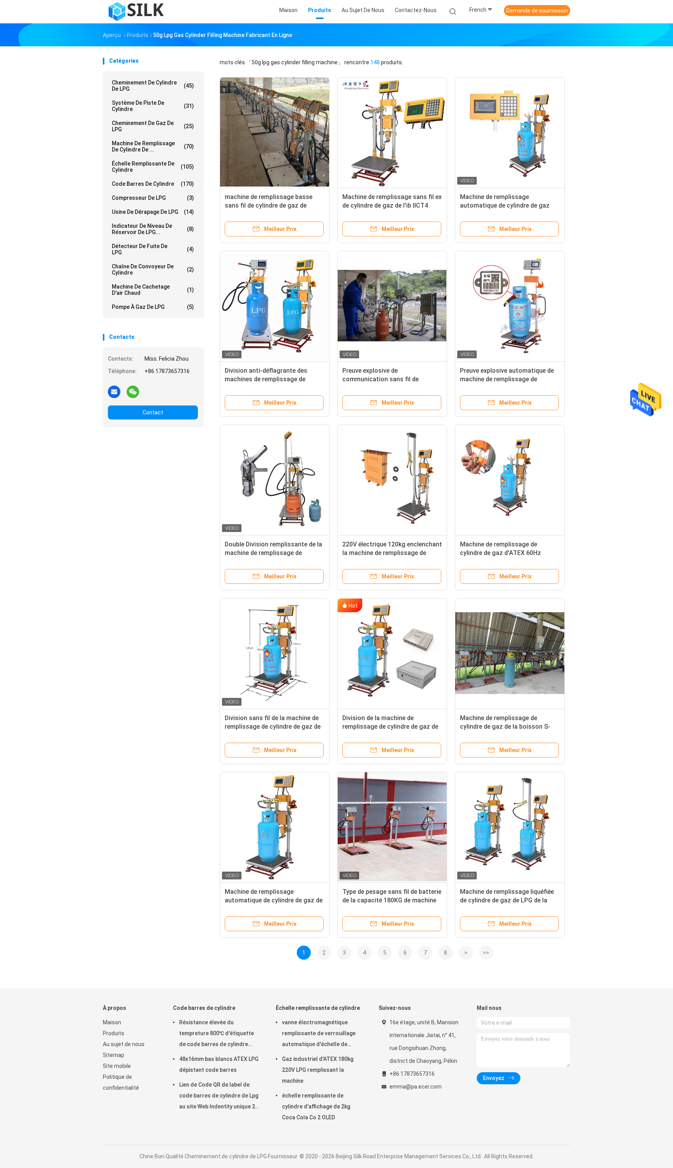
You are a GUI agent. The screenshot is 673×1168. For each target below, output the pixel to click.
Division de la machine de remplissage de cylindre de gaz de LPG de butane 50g (390, 726)
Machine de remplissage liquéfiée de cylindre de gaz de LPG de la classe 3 (507, 900)
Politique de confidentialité (121, 1082)
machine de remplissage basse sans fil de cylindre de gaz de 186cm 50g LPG (268, 205)
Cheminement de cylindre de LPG (153, 85)
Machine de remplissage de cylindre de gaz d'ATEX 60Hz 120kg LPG (500, 553)
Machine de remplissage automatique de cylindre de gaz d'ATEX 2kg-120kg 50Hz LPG (505, 205)
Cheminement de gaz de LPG (153, 126)
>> (486, 953)
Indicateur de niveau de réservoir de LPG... (153, 229)
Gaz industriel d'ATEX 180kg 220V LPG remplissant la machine (317, 1070)
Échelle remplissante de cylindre (153, 166)
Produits (113, 1033)
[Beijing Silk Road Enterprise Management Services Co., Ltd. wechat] (133, 391)
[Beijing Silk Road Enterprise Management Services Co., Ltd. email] (114, 391)
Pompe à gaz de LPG (153, 307)
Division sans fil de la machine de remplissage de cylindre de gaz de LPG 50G (273, 726)
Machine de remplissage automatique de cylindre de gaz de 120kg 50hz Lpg (273, 900)
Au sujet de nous (123, 1044)
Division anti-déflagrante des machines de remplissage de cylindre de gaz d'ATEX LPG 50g (270, 379)
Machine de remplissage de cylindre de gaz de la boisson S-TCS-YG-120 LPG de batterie (505, 726)
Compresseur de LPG (153, 198)
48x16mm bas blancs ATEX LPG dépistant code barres (219, 1064)
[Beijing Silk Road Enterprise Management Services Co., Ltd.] (137, 11)
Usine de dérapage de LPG (153, 212)
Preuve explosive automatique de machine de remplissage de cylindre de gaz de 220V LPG (507, 379)
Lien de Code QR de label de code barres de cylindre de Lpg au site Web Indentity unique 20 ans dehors (218, 1097)
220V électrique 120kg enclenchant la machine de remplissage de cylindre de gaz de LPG (392, 553)
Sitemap (113, 1055)
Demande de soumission (537, 10)
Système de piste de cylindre (153, 106)
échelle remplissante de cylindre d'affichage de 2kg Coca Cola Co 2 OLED (316, 1106)
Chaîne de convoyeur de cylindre (153, 269)
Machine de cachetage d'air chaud (153, 290)
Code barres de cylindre (153, 184)
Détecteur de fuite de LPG (153, 249)
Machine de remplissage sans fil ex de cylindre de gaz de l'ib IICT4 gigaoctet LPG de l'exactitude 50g (392, 205)
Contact (153, 412)
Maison (112, 1022)
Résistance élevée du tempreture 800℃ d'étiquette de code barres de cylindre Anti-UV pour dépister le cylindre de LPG (216, 1034)
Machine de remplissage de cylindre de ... (153, 146)
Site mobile (117, 1066)
